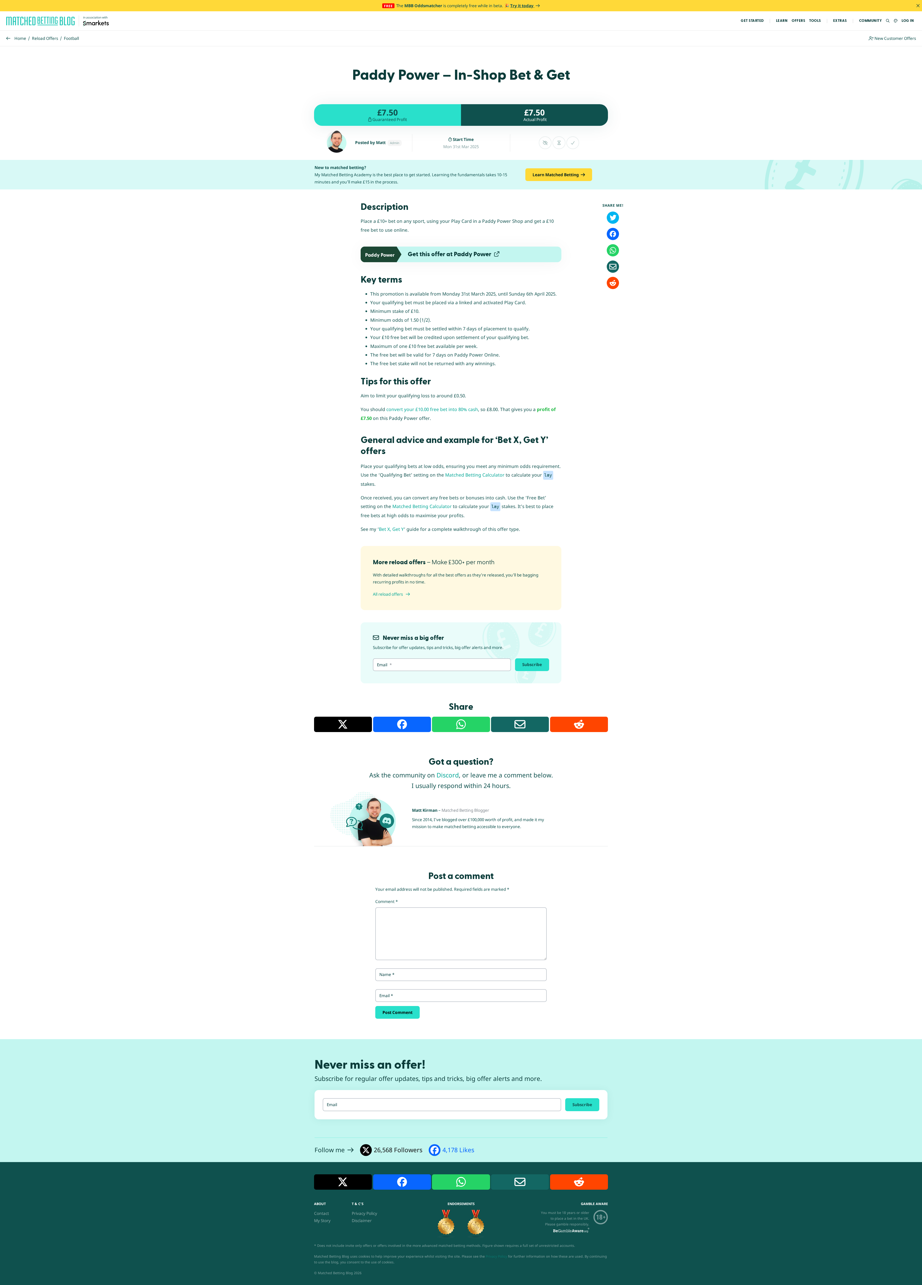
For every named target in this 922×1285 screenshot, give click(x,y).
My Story (322, 1220)
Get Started (752, 20)
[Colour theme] (896, 21)
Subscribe (532, 664)
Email (386, 995)
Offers (798, 20)
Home (20, 38)
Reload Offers (45, 38)
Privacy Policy (364, 1213)
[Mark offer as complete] (573, 143)
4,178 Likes (458, 1150)
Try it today (522, 5)
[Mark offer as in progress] (559, 143)
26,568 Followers (398, 1150)
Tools (815, 20)
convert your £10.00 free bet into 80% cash (432, 409)
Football (71, 38)
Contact (321, 1213)
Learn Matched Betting (556, 174)
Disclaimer (362, 1220)
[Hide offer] (545, 143)
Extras (840, 20)
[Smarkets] (96, 23)
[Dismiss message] (918, 5)
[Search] (888, 21)
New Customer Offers (894, 38)
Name (386, 974)
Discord (448, 775)
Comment (386, 901)
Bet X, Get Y (391, 529)
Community (870, 20)
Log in (908, 20)
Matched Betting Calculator (474, 475)
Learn (782, 20)
